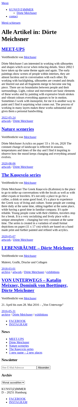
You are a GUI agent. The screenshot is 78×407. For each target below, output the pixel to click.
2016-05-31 (9, 311)
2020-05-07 (9, 236)
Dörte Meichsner (27, 13)
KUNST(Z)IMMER (21, 9)
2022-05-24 (9, 117)
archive (6, 272)
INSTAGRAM (18, 324)
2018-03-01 (9, 268)
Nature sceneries (18, 129)
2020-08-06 (9, 163)
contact (13, 16)
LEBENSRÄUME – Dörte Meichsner (38, 247)
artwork (6, 121)
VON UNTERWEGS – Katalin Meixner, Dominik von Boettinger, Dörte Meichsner (35, 285)
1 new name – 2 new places (25, 352)
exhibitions (52, 272)
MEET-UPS (13, 49)
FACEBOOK (17, 321)
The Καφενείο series (21, 174)
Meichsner (30, 57)
